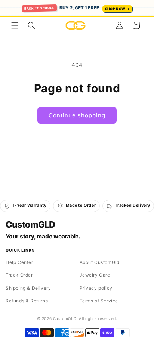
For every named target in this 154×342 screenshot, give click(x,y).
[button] (15, 25)
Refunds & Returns (27, 301)
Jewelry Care (95, 275)
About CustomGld (100, 262)
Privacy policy (96, 288)
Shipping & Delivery (28, 288)
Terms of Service (99, 301)
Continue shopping (77, 115)
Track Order (19, 275)
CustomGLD (30, 224)
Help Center (19, 262)
